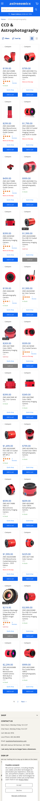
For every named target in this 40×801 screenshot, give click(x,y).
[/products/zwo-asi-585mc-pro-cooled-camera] (30, 332)
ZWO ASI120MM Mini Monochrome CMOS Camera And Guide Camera (10, 74)
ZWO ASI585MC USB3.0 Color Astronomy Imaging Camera (10, 239)
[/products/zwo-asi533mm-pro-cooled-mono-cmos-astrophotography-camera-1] (30, 653)
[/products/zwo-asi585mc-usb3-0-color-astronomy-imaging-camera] (10, 222)
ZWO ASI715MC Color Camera (28, 558)
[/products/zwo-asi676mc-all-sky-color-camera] (10, 383)
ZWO (4, 79)
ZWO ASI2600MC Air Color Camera (28, 292)
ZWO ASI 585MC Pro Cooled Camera (29, 347)
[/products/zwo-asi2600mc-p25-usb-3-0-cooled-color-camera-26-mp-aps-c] (10, 435)
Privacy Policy (23, 780)
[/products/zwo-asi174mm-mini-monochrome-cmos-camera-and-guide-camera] (10, 167)
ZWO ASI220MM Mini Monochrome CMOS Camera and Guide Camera (10, 129)
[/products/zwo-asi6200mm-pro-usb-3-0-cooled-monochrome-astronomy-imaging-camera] (30, 596)
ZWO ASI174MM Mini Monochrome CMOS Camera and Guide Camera (10, 184)
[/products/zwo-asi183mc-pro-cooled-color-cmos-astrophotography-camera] (30, 435)
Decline (19, 790)
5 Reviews (14, 623)
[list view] (36, 38)
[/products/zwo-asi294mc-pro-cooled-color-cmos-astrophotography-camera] (30, 167)
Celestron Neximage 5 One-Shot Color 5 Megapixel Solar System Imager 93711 (10, 614)
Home (3, 19)
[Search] (36, 9)
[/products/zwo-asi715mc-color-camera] (30, 543)
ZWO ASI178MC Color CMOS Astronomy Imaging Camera (10, 349)
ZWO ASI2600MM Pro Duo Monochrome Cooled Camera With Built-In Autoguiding (9, 672)
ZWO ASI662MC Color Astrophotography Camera (9, 294)
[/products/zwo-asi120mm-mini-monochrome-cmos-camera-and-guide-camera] (10, 57)
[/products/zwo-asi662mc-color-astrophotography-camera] (10, 277)
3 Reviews (14, 137)
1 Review (14, 82)
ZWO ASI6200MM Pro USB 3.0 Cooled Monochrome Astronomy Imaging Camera (29, 614)
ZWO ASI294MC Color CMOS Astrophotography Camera (29, 506)
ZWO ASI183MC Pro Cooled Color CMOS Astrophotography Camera (29, 451)
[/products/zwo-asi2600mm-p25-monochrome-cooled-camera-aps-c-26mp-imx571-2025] (10, 543)
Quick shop (10, 90)
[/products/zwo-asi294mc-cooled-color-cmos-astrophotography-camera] (30, 490)
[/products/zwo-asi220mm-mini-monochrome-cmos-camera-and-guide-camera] (10, 112)
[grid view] (32, 38)
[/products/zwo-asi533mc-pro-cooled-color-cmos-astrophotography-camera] (30, 57)
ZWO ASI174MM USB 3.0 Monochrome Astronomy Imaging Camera (10, 507)
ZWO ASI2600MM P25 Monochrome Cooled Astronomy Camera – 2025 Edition (9, 561)
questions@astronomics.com (16, 741)
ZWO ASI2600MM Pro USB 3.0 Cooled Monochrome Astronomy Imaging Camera (29, 240)
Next (23, 701)
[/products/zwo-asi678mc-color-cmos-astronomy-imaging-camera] (30, 383)
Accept (19, 785)
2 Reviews (14, 247)
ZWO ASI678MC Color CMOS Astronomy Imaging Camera (29, 400)
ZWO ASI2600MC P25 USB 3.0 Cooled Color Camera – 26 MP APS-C (10, 451)
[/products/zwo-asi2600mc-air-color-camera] (30, 277)
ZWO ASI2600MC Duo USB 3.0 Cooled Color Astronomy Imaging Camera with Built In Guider (29, 130)
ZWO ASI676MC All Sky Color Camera (10, 398)
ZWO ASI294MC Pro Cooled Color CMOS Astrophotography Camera (29, 184)
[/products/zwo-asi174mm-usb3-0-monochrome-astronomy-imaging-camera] (10, 490)
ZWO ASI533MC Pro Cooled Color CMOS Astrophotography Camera (29, 74)
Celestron (6, 621)
